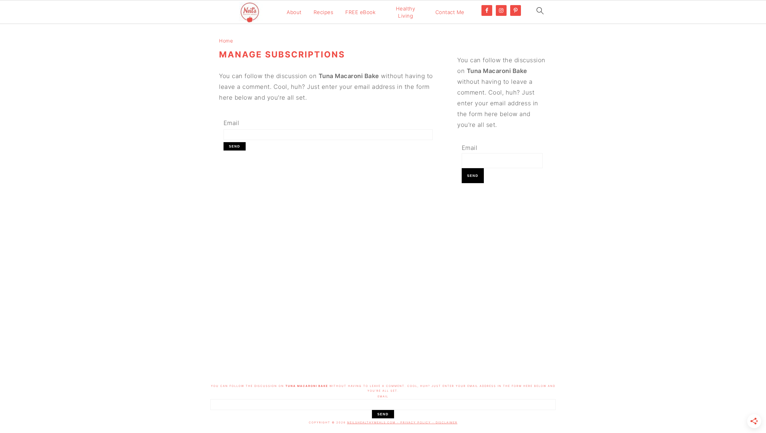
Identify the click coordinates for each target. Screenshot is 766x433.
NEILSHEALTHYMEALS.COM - (373, 422)
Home (226, 41)
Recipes (324, 12)
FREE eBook (360, 12)
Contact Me (449, 12)
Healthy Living (405, 12)
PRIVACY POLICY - (418, 422)
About (294, 12)
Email (231, 123)
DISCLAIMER (447, 422)
